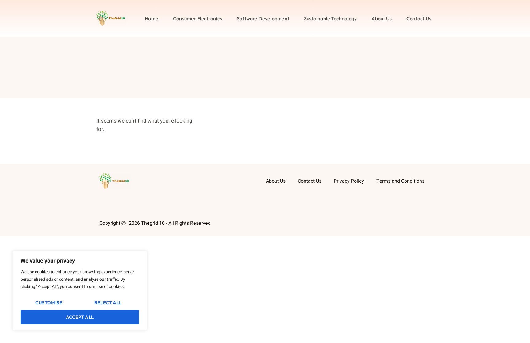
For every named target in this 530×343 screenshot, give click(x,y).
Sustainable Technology (330, 18)
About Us (381, 18)
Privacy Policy (349, 181)
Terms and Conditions (400, 181)
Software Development (263, 18)
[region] (79, 291)
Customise (48, 303)
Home (151, 18)
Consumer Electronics (197, 18)
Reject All (108, 303)
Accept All (80, 317)
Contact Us (418, 18)
